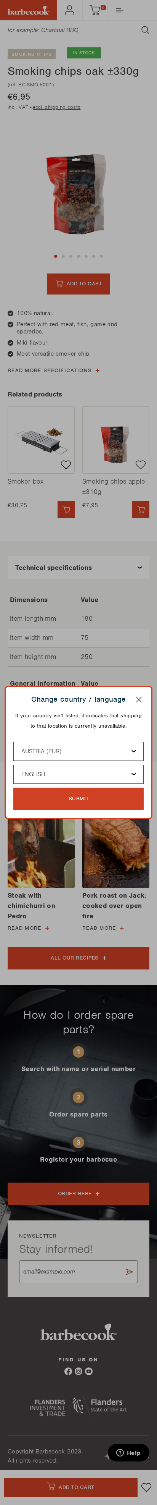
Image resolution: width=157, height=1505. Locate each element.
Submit (79, 798)
